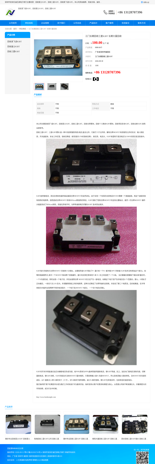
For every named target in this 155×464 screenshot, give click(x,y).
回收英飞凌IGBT (14, 42)
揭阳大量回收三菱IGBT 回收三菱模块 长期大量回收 (83, 439)
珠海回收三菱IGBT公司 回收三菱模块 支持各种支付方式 (27, 439)
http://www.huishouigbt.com (46, 397)
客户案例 (109, 23)
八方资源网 (20, 460)
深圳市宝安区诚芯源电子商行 (54, 452)
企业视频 (45, 23)
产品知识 (93, 23)
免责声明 (28, 460)
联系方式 (142, 23)
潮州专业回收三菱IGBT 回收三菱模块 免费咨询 (53, 439)
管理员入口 (36, 460)
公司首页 (13, 23)
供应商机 (29, 23)
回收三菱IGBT (13, 51)
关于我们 (61, 23)
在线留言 (125, 23)
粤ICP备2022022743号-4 (33, 452)
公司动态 (77, 23)
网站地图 (44, 460)
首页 (15, 29)
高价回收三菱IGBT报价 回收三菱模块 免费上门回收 (112, 439)
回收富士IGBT (13, 47)
